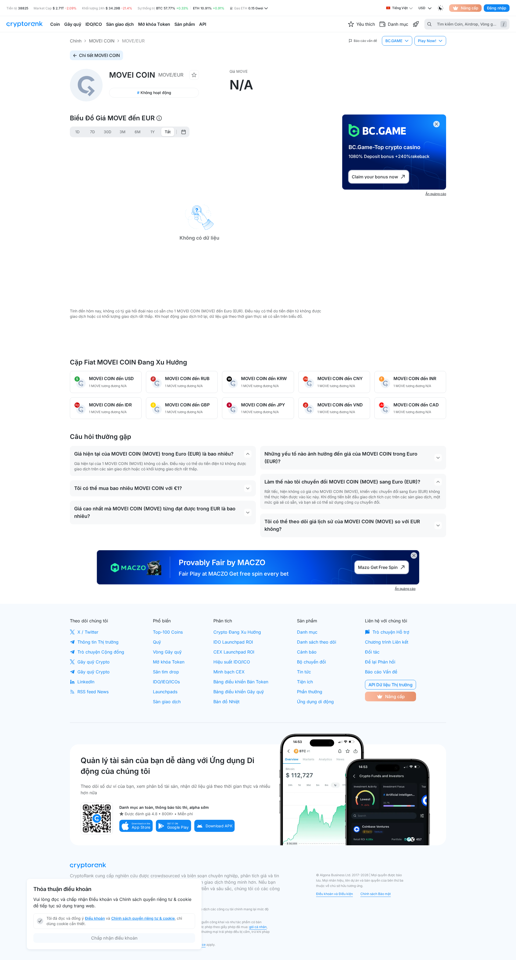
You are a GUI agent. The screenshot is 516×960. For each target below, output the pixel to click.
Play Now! (427, 40)
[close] (436, 124)
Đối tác (372, 652)
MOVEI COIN (101, 41)
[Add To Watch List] (194, 75)
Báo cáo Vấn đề (381, 671)
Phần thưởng (309, 691)
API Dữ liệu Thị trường (390, 684)
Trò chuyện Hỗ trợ (390, 632)
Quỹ (157, 642)
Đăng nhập (496, 8)
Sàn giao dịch (167, 701)
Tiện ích (305, 681)
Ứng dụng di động (315, 701)
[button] (136, 826)
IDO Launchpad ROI (233, 642)
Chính (75, 41)
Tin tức (304, 671)
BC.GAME (393, 40)
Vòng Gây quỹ (167, 652)
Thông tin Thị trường (98, 642)
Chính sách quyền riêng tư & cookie (143, 918)
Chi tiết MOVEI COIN (99, 55)
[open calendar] (183, 132)
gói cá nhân (258, 927)
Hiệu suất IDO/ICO (231, 662)
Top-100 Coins (168, 632)
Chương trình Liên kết (386, 642)
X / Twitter (87, 632)
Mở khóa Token (168, 662)
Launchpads (165, 691)
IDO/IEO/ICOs (166, 681)
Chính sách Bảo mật (375, 894)
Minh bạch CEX (229, 671)
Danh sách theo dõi (316, 642)
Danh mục (307, 632)
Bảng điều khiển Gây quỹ (238, 691)
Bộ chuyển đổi (311, 662)
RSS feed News (93, 691)
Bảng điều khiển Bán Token (240, 681)
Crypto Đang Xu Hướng (237, 632)
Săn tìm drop (166, 671)
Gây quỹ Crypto (93, 662)
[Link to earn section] (416, 24)
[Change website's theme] (440, 8)
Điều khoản (95, 918)
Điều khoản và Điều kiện (334, 894)
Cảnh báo (307, 652)
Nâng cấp (469, 8)
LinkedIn (85, 681)
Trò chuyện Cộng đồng (100, 652)
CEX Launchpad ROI (233, 652)
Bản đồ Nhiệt (226, 701)
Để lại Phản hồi (380, 662)
